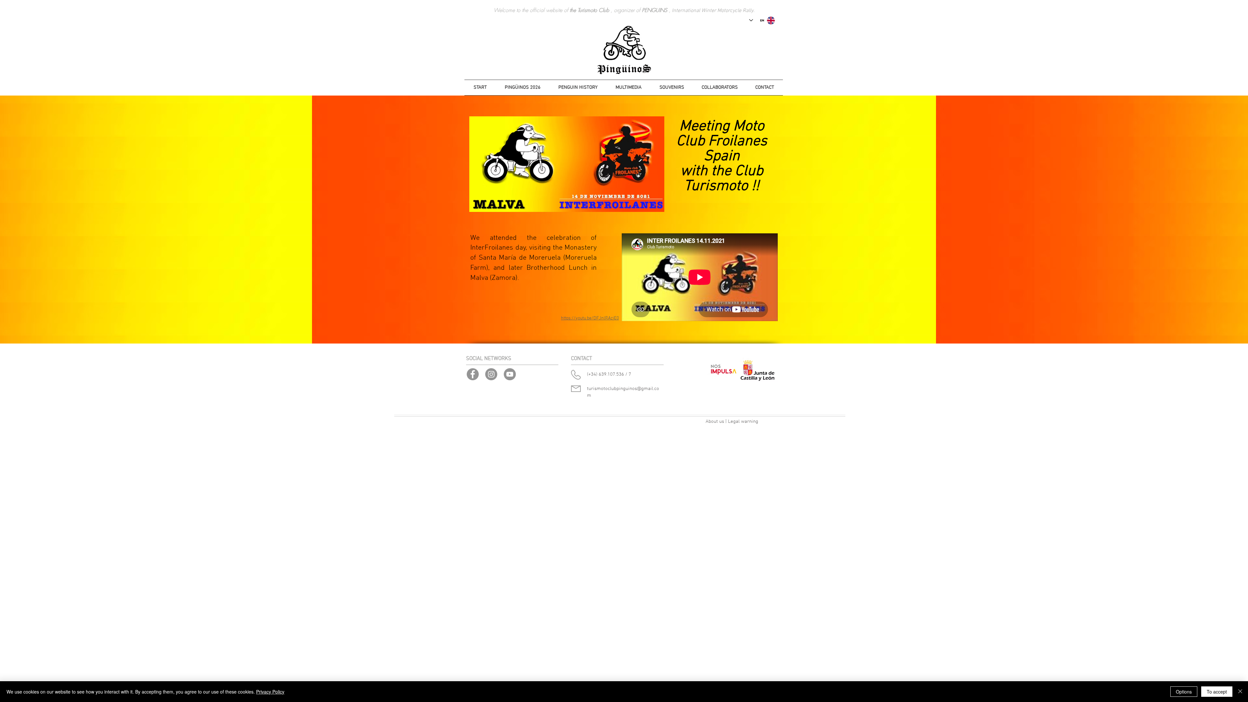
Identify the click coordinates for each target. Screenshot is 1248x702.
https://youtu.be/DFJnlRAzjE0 (590, 318)
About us (715, 421)
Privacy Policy (270, 691)
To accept (1217, 691)
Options (1184, 691)
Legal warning (743, 421)
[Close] (1240, 691)
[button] (577, 87)
